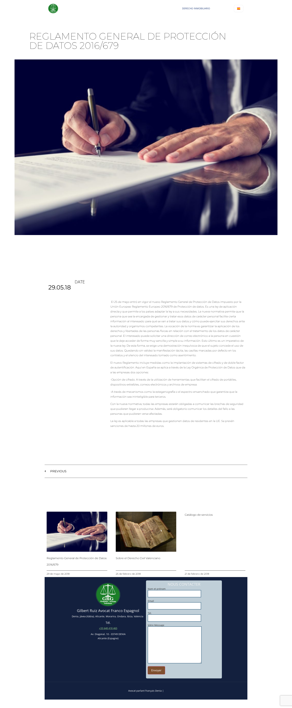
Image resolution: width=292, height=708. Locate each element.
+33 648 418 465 (108, 628)
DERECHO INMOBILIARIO (196, 8)
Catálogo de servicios (199, 514)
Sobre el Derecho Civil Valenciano (138, 558)
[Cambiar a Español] (238, 8)
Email (151, 601)
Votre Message (156, 625)
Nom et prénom (157, 589)
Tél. (150, 613)
